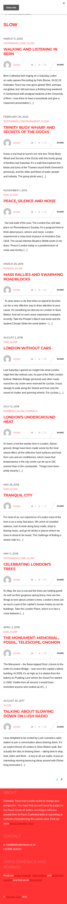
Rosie (16, 65)
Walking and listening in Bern (30, 51)
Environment (30, 121)
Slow (31, 43)
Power (8, 268)
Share (60, 64)
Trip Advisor (35, 880)
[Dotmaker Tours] (18, 14)
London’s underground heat (29, 419)
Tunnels (31, 411)
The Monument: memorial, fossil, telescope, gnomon (31, 640)
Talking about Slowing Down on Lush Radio (28, 713)
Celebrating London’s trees (27, 566)
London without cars (27, 348)
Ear (23, 43)
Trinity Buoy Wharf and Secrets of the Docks (29, 129)
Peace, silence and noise (29, 201)
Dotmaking (11, 43)
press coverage (22, 875)
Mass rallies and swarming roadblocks (33, 276)
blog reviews (40, 875)
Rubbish (9, 411)
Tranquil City (17, 495)
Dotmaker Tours (13, 897)
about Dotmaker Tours (22, 823)
